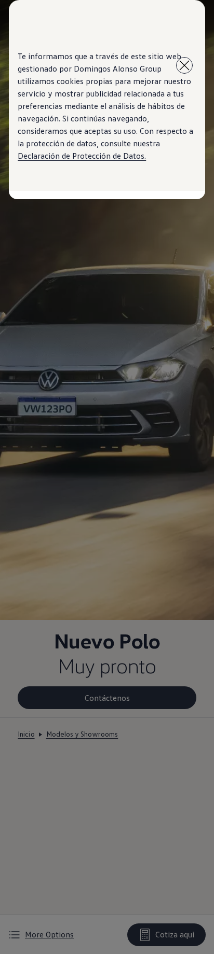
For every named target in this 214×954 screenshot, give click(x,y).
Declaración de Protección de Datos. (82, 155)
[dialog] (107, 477)
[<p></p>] (184, 65)
